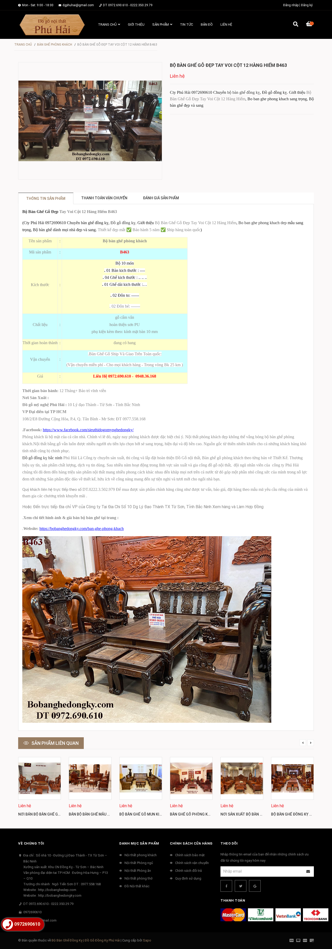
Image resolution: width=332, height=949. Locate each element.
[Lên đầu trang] (318, 923)
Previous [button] (303, 742)
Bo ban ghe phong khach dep (262, 223)
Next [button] (310, 742)
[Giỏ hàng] (310, 24)
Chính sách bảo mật (190, 855)
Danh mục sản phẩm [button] (139, 843)
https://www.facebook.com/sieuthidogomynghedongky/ (88, 430)
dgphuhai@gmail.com (78, 5)
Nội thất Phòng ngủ (139, 863)
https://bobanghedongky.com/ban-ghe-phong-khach (81, 528)
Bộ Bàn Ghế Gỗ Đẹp (40, 211)
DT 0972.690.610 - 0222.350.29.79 (128, 5)
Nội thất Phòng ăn (138, 871)
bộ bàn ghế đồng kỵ (243, 92)
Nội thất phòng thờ (139, 878)
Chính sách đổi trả (188, 871)
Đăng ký (307, 5)
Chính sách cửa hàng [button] (191, 843)
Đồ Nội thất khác (137, 886)
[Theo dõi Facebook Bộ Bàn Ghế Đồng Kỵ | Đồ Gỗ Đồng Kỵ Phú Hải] (226, 886)
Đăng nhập (291, 5)
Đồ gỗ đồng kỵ (122, 223)
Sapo (147, 940)
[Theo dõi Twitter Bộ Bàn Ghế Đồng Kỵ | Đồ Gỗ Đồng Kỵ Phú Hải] (240, 886)
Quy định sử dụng (188, 878)
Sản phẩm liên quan (55, 743)
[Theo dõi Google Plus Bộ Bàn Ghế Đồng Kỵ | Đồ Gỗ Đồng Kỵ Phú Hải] (255, 886)
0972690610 (32, 912)
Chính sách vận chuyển (192, 863)
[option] (39, 789)
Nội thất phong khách (141, 855)
